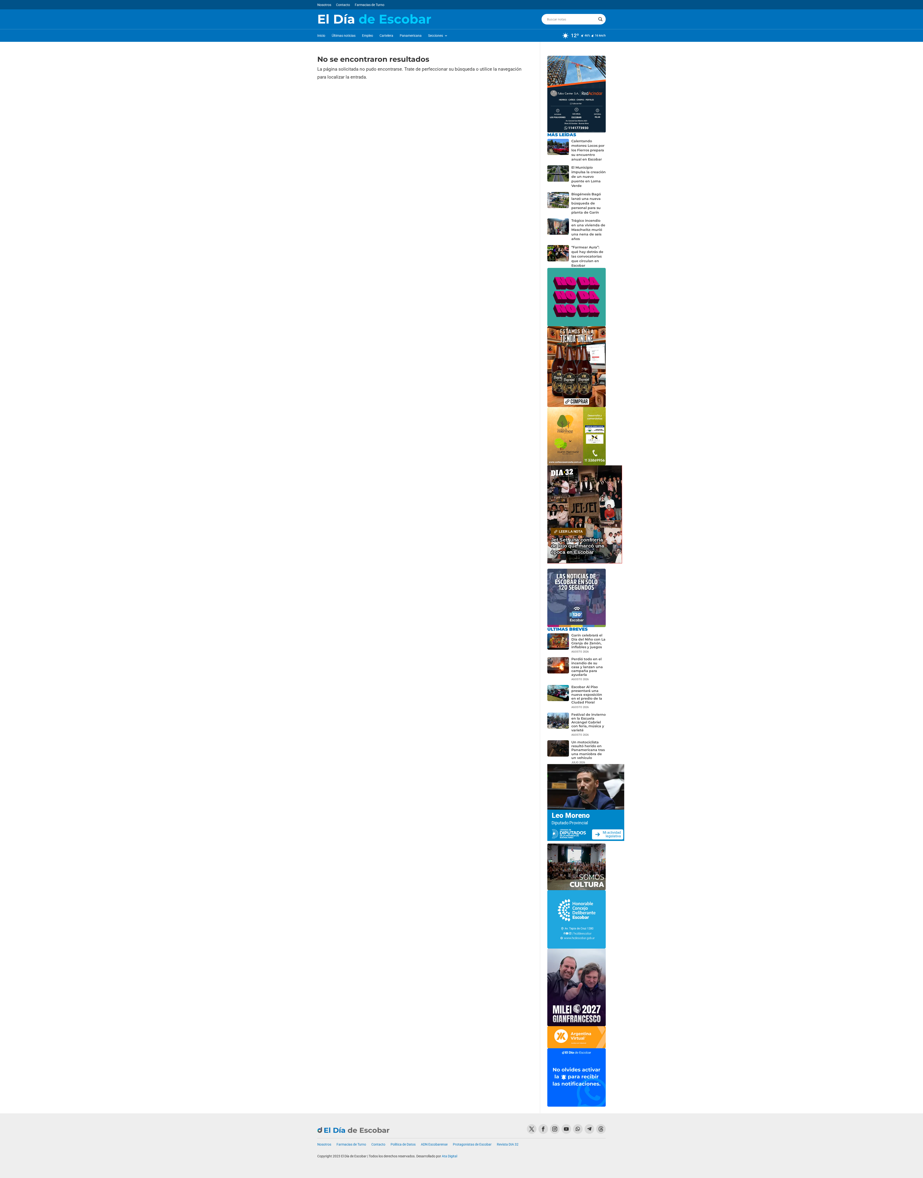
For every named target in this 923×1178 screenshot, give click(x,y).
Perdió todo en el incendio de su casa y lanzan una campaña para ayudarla (587, 667)
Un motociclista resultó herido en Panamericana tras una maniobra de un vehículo (588, 750)
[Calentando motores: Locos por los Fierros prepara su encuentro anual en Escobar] (558, 150)
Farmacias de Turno (369, 5)
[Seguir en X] (531, 1129)
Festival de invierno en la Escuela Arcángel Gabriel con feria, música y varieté (588, 722)
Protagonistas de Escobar (472, 1144)
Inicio (321, 35)
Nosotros (324, 5)
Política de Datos (403, 1144)
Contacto (343, 5)
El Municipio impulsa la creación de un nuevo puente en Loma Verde (588, 177)
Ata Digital (449, 1156)
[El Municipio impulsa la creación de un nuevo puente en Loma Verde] (558, 176)
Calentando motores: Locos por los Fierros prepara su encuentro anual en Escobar (588, 150)
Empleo (367, 35)
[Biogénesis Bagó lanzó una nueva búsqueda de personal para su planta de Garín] (558, 203)
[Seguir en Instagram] (555, 1129)
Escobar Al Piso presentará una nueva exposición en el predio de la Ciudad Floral (586, 694)
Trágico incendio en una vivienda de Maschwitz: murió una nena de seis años (588, 230)
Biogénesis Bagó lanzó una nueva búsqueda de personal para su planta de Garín (586, 203)
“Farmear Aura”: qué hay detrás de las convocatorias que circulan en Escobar (587, 256)
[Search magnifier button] (600, 19)
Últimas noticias (343, 35)
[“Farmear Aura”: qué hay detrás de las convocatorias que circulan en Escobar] (558, 256)
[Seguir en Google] (601, 1129)
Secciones (435, 35)
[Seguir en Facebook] (543, 1129)
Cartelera (386, 35)
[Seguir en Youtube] (566, 1129)
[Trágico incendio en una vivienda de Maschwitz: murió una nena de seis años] (558, 229)
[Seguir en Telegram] (589, 1129)
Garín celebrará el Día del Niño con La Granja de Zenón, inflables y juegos (588, 641)
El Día (374, 19)
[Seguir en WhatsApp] (578, 1129)
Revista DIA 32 (507, 1144)
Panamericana (411, 35)
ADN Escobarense (434, 1144)
